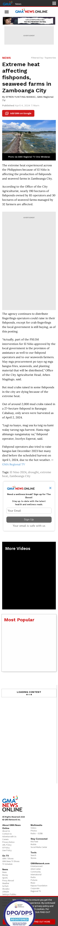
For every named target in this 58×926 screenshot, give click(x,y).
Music (33, 883)
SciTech (5, 886)
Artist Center (36, 869)
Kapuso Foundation (39, 885)
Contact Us (7, 833)
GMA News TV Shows (10, 861)
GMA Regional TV (13, 464)
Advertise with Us (9, 836)
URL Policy (6, 845)
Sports (5, 877)
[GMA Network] (7, 3)
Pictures (34, 880)
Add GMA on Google (18, 113)
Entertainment (37, 866)
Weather (5, 883)
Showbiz (5, 889)
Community (36, 871)
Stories (33, 858)
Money (5, 875)
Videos (33, 828)
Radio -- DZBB (37, 833)
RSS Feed (34, 841)
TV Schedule (7, 864)
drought (33, 472)
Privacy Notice (8, 842)
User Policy (7, 850)
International (36, 874)
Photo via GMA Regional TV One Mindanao (29, 157)
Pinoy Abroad (8, 880)
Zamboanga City (19, 476)
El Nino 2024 (18, 472)
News (18, 3)
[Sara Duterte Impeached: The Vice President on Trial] (29, 21)
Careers (5, 839)
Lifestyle (5, 891)
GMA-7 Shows (7, 858)
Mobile (33, 844)
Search (33, 855)
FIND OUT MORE (42, 921)
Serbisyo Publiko (9, 894)
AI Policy (6, 847)
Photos (34, 830)
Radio (33, 877)
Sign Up (29, 519)
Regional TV (36, 891)
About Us (6, 831)
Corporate (35, 888)
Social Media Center (39, 847)
